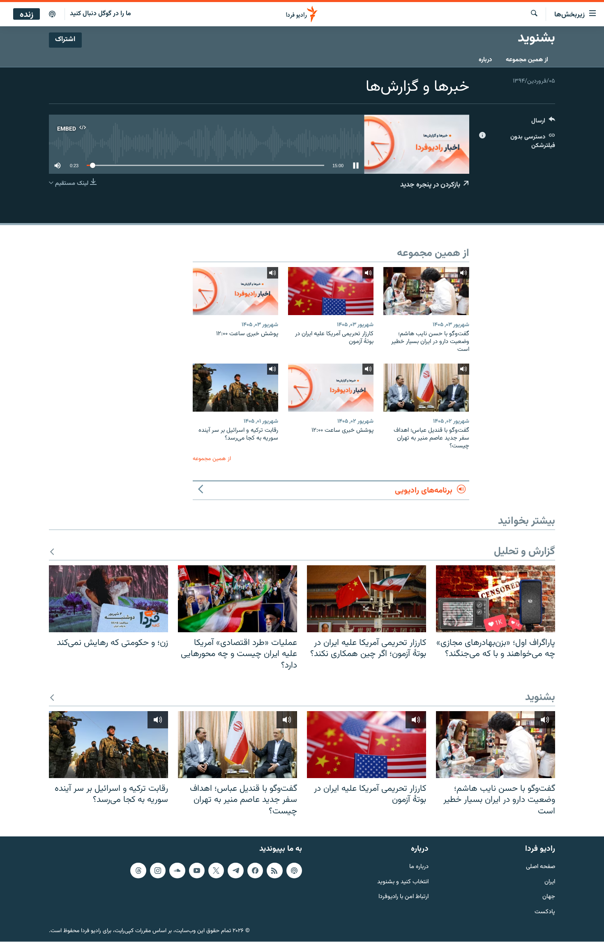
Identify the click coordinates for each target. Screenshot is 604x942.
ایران (549, 882)
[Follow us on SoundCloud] (177, 870)
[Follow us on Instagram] (158, 870)
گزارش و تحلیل (524, 552)
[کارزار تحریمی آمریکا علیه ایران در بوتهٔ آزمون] (330, 291)
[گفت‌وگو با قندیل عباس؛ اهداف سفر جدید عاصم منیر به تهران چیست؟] (426, 388)
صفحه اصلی (540, 867)
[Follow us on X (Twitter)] (216, 870)
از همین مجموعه (527, 59)
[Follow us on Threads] (138, 870)
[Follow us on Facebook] (255, 870)
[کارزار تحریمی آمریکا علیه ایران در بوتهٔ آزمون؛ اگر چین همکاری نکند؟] (366, 598)
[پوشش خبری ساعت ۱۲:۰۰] (235, 291)
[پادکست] (52, 14)
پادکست (545, 912)
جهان (548, 897)
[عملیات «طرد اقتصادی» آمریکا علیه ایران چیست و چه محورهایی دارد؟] (237, 598)
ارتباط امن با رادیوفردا (403, 897)
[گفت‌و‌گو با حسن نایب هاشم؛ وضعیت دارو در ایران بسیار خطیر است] (426, 291)
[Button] (543, 123)
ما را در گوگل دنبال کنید (100, 14)
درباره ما (419, 867)
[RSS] (274, 870)
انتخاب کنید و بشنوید (403, 882)
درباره (485, 59)
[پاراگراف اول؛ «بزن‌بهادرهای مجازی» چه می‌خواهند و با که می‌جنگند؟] (495, 598)
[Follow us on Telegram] (235, 870)
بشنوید (540, 697)
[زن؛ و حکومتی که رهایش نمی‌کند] (108, 598)
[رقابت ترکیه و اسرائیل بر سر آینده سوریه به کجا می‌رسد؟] (235, 388)
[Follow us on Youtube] (197, 870)
